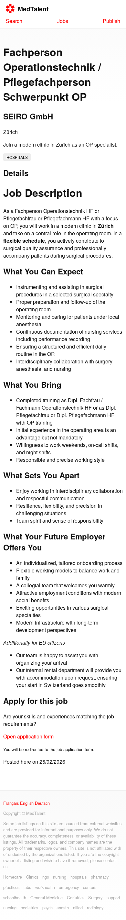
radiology (95, 907)
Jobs (62, 21)
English (27, 803)
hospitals (17, 157)
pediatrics (29, 907)
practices (11, 887)
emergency (69, 887)
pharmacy (100, 877)
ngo (45, 877)
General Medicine (46, 897)
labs (27, 887)
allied (78, 907)
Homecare (12, 877)
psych (47, 907)
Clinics (32, 877)
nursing (59, 877)
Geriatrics (75, 897)
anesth (63, 907)
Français (11, 803)
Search (14, 21)
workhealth (45, 887)
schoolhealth (14, 897)
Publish (111, 21)
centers (89, 887)
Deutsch (42, 803)
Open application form (28, 736)
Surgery (95, 897)
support (113, 897)
